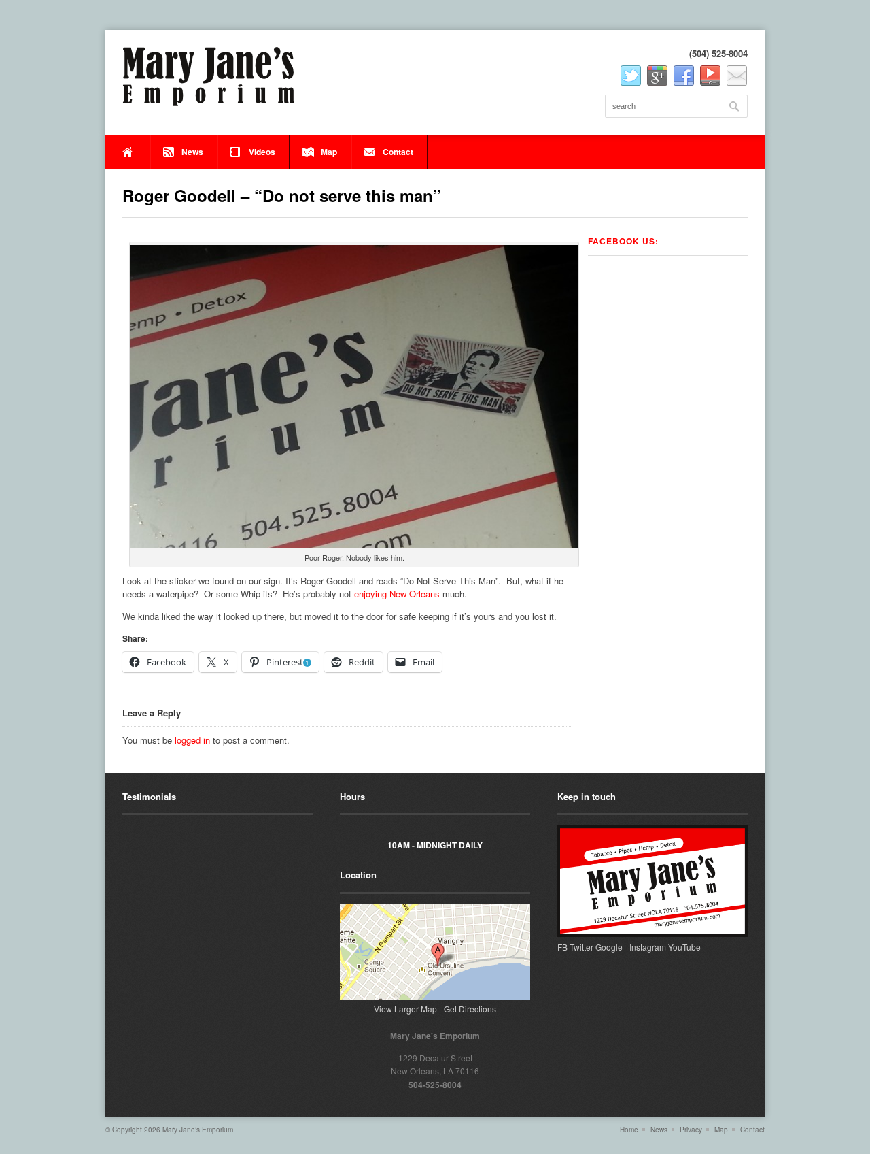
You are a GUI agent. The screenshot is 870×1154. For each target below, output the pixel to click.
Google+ (611, 947)
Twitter (581, 947)
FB (562, 947)
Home (127, 152)
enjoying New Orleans (397, 593)
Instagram (647, 947)
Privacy (691, 1129)
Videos (262, 152)
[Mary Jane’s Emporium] (208, 76)
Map (329, 152)
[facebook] (684, 76)
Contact (398, 152)
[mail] (737, 76)
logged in (192, 739)
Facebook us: (623, 241)
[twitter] (631, 76)
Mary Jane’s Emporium (197, 1129)
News (192, 152)
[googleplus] (657, 76)
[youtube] (710, 76)
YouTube (684, 947)
